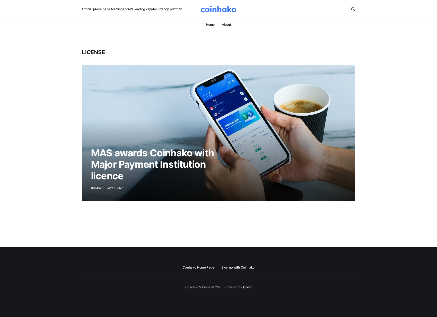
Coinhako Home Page (198, 267)
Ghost (247, 287)
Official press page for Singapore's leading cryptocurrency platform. (132, 9)
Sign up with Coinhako (237, 267)
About (226, 24)
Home (210, 24)
